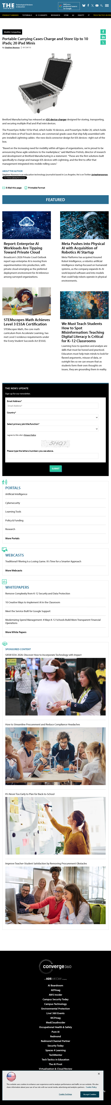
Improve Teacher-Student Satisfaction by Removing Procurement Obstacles (46, 863)
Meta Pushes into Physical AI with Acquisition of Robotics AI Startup (83, 248)
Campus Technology (55, 1004)
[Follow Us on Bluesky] (83, 5)
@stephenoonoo (99, 174)
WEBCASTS (14, 554)
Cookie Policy (91, 1087)
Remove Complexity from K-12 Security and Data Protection (37, 593)
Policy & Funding (14, 520)
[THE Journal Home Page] (17, 6)
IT (89, 15)
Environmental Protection (55, 1008)
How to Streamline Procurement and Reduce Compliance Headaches (42, 724)
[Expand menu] (106, 6)
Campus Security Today (56, 999)
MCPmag (55, 1017)
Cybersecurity (12, 503)
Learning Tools (13, 511)
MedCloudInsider (55, 1022)
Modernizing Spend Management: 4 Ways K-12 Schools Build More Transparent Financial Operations (53, 621)
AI (73, 15)
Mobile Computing (12, 32)
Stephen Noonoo (12, 47)
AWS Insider (55, 994)
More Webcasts (13, 570)
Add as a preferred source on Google (70, 6)
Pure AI (56, 1031)
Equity (81, 15)
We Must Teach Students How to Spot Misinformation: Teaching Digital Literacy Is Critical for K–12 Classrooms (83, 332)
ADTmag (55, 990)
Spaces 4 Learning (55, 1050)
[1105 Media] (55, 978)
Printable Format (36, 187)
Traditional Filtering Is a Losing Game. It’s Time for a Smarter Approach (43, 561)
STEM (66, 15)
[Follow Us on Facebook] (88, 5)
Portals (13, 487)
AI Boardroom (55, 985)
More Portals (12, 538)
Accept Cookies (89, 1094)
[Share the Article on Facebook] (103, 31)
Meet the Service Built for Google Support (27, 611)
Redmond (55, 1036)
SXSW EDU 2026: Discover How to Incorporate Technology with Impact (43, 654)
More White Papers (15, 632)
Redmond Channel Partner (55, 1041)
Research (55, 15)
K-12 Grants (41, 15)
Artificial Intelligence (16, 494)
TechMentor (55, 1055)
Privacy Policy (30, 435)
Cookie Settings (65, 1094)
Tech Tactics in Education (55, 1059)
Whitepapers (17, 587)
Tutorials (27, 15)
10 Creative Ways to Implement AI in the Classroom (32, 602)
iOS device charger (56, 119)
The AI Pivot (55, 1064)
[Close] (99, 1074)
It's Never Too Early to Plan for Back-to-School (29, 794)
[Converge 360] (55, 966)
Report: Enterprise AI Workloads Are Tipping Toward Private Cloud (23, 248)
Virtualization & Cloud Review (55, 1068)
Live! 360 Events (55, 1013)
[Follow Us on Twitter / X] (92, 5)
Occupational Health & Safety (55, 1027)
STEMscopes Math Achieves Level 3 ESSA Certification (27, 321)
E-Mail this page (14, 187)
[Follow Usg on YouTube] (97, 5)
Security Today (56, 1045)
